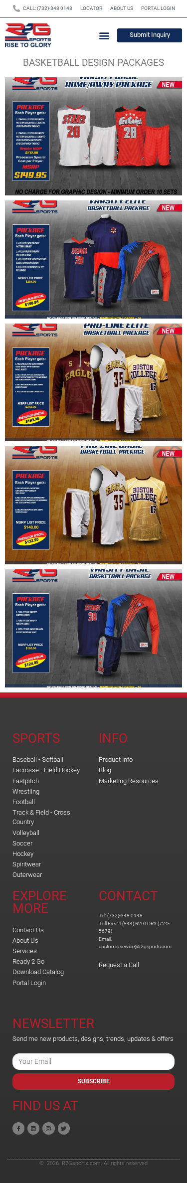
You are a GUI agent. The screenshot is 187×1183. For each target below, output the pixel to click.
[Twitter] (64, 1128)
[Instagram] (48, 1128)
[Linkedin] (33, 1128)
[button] (104, 35)
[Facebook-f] (18, 1128)
